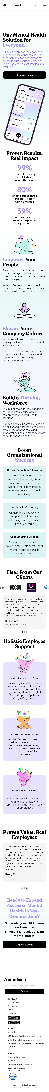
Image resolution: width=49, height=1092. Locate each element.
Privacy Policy (13, 1061)
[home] (18, 5)
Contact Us (12, 1006)
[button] (37, 5)
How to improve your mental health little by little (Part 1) (26, 1045)
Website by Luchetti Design (25, 1087)
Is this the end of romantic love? (21, 1040)
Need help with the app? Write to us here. (18, 1069)
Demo (10, 1010)
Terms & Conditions (16, 1057)
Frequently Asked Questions (20, 1064)
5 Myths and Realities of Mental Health (24, 1036)
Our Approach (14, 1002)
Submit (24, 991)
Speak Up (12, 1032)
